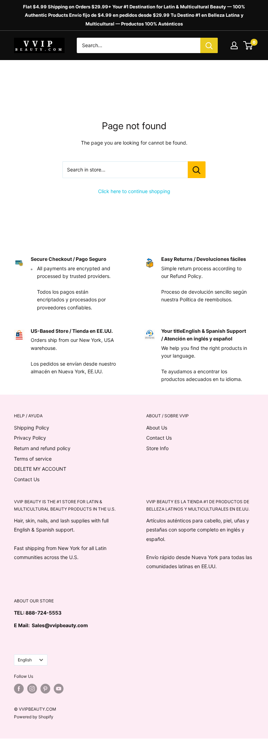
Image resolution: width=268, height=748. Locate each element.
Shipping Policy (31, 428)
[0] (248, 45)
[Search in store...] (197, 169)
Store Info (157, 448)
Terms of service (33, 459)
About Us (156, 428)
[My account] (234, 45)
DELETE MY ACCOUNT (40, 469)
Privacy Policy (30, 438)
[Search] (209, 45)
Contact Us (26, 479)
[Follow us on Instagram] (32, 689)
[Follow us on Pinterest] (45, 689)
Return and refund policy (42, 448)
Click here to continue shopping (134, 191)
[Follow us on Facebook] (19, 689)
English (25, 659)
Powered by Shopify (33, 716)
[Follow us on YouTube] (59, 689)
